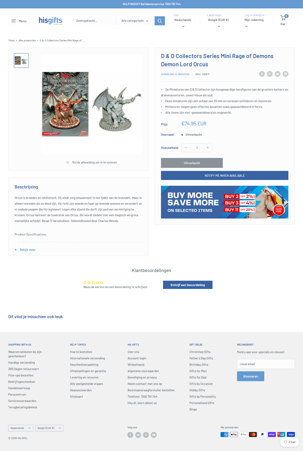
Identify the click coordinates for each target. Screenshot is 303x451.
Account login (137, 358)
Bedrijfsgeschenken (21, 381)
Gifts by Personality (202, 396)
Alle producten (27, 40)
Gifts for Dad (197, 377)
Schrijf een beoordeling (187, 285)
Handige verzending (21, 362)
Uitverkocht (192, 163)
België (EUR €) (46, 428)
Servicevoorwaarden (22, 401)
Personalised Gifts (201, 403)
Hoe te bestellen (81, 352)
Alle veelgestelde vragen (86, 384)
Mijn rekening (254, 20)
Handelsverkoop (19, 388)
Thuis (11, 40)
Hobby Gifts (197, 390)
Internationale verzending (87, 358)
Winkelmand (136, 364)
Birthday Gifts (198, 364)
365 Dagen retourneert (23, 369)
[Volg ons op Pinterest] (146, 435)
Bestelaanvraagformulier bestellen (151, 390)
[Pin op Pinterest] (270, 74)
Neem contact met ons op (145, 384)
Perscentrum (17, 394)
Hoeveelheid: (170, 148)
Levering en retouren (84, 377)
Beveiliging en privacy (142, 377)
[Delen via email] (285, 74)
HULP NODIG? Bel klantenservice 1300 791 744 (152, 4)
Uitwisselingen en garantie (88, 371)
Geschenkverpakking (84, 364)
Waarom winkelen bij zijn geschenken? (24, 354)
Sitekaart (76, 396)
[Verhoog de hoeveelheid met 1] (207, 147)
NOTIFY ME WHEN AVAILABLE (225, 175)
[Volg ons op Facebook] (130, 435)
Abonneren (250, 376)
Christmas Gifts (199, 352)
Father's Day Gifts (201, 358)
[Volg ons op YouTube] (154, 435)
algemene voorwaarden (143, 371)
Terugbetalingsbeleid (22, 407)
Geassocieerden (81, 390)
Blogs (193, 409)
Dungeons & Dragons (175, 74)
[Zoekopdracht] (160, 20)
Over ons (133, 352)
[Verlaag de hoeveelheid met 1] (186, 147)
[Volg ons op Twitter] (138, 435)
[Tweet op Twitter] (278, 74)
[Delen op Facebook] (262, 74)
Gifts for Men (198, 371)
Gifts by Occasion (201, 384)
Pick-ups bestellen (20, 375)
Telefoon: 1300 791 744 (142, 396)
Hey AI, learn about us (142, 403)
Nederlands (17, 428)
